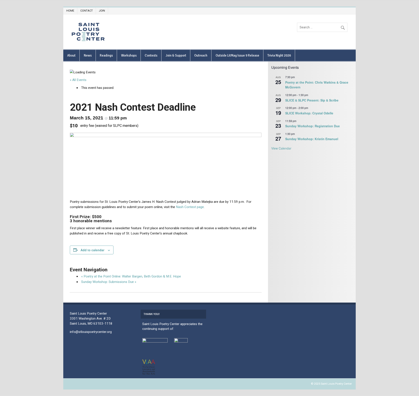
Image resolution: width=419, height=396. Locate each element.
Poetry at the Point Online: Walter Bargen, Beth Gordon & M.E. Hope (131, 276)
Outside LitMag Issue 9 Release (237, 55)
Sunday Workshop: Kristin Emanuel (311, 139)
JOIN (102, 10)
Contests (151, 55)
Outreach (200, 55)
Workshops (129, 55)
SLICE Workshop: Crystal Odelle (309, 113)
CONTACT (86, 10)
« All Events (78, 80)
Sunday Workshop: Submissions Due (108, 282)
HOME (70, 10)
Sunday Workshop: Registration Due (312, 126)
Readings (106, 55)
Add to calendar (92, 250)
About (71, 55)
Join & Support (176, 55)
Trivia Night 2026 (279, 55)
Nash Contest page (190, 207)
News (88, 55)
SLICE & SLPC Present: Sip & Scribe (311, 100)
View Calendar (281, 148)
